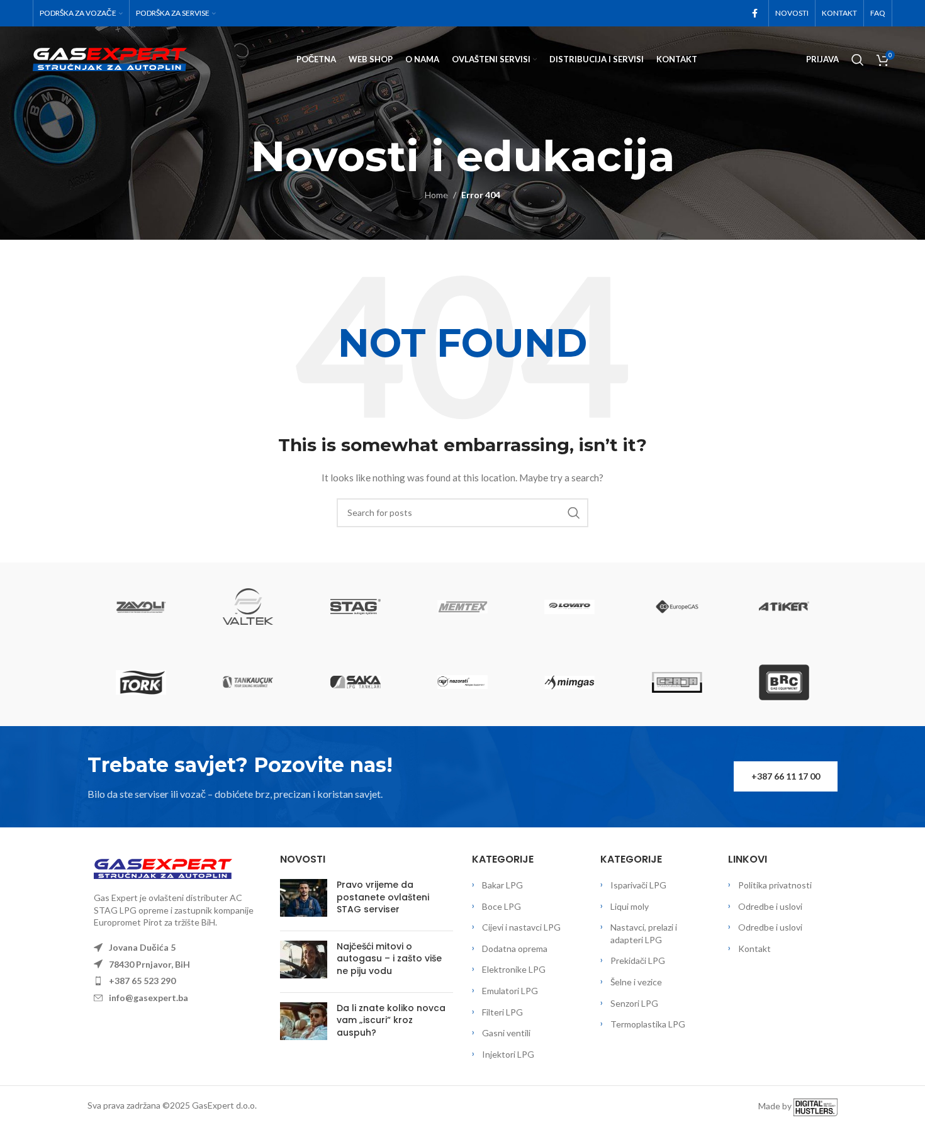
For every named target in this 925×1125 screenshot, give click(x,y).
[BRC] (784, 682)
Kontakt (754, 948)
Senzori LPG (634, 1003)
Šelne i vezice (636, 982)
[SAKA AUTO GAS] (355, 682)
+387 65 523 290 (142, 980)
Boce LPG (501, 906)
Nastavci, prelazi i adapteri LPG (643, 933)
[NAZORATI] (462, 682)
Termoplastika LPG (647, 1024)
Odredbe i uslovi (770, 906)
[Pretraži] (857, 59)
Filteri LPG (502, 1012)
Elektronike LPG (514, 969)
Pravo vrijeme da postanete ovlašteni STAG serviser (383, 896)
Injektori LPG (508, 1054)
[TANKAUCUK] (247, 682)
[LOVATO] (569, 606)
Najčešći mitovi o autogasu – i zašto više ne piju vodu (389, 958)
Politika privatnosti (775, 885)
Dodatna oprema (514, 948)
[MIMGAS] (569, 682)
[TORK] (140, 682)
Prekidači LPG (637, 960)
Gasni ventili (506, 1032)
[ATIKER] (784, 606)
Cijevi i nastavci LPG (521, 927)
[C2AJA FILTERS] (676, 682)
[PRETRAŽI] (573, 512)
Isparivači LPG (638, 885)
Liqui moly (629, 906)
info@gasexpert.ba (148, 997)
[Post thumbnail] (303, 900)
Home (436, 194)
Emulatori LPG (510, 990)
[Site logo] (110, 58)
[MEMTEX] (462, 606)
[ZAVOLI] (140, 606)
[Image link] (163, 867)
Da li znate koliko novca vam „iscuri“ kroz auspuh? (391, 1020)
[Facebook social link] (754, 13)
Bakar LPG (502, 885)
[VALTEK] (247, 606)
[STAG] (355, 606)
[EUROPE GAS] (676, 606)
